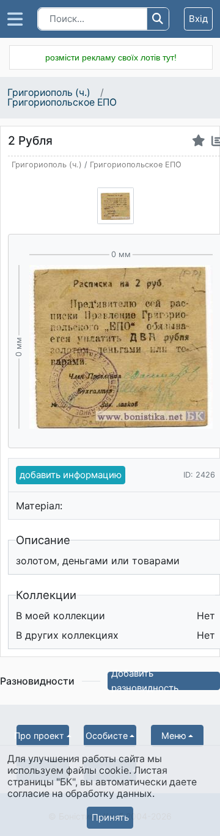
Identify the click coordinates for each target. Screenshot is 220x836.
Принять (110, 817)
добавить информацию (71, 475)
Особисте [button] (107, 735)
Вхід (198, 18)
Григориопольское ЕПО (62, 102)
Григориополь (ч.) (50, 92)
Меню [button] (173, 735)
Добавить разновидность (144, 681)
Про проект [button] (40, 735)
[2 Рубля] (115, 205)
